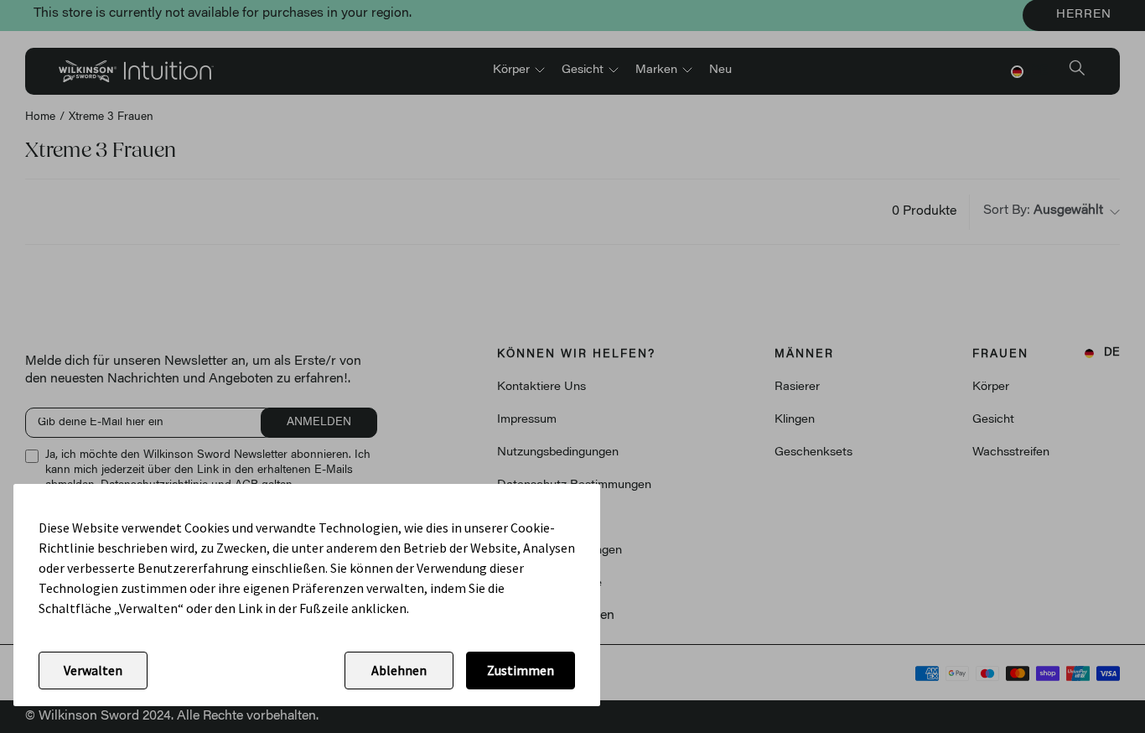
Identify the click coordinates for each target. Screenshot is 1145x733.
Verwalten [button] (93, 670)
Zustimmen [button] (520, 670)
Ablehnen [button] (399, 670)
